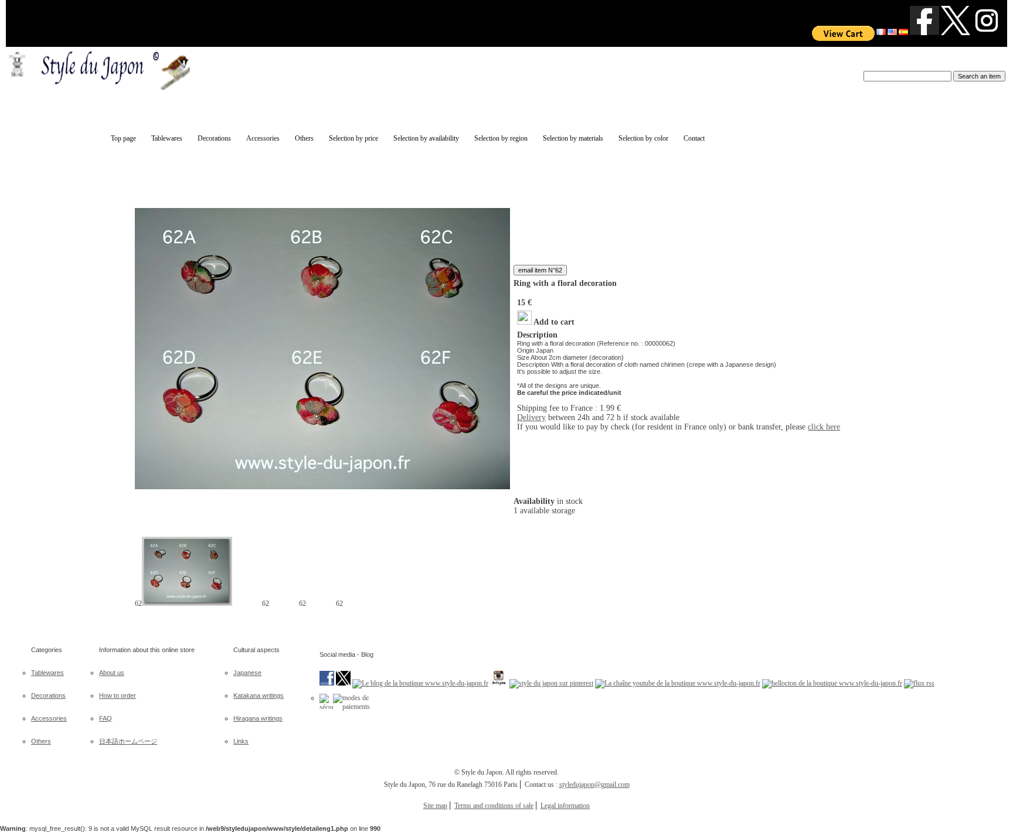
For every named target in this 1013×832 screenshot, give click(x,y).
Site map (435, 806)
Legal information (565, 806)
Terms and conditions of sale (493, 806)
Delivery (531, 417)
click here (824, 426)
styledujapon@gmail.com (594, 784)
